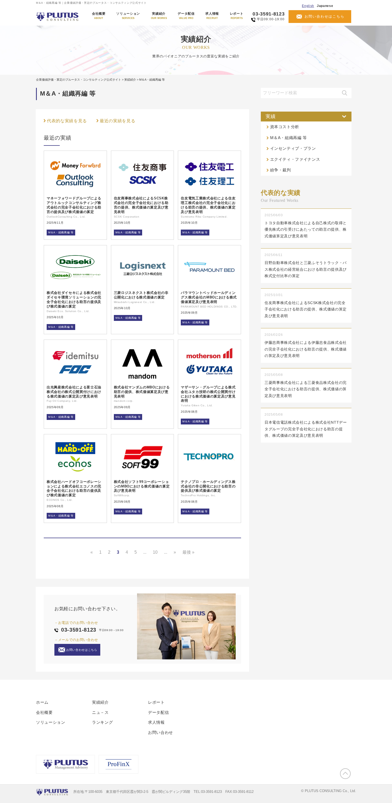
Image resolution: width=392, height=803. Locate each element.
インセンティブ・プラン (293, 148)
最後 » (188, 552)
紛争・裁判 (280, 170)
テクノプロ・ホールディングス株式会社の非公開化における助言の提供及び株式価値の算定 (208, 486)
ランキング (102, 722)
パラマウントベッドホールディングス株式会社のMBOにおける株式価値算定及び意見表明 (209, 297)
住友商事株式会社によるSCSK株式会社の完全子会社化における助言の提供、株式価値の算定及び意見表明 (141, 205)
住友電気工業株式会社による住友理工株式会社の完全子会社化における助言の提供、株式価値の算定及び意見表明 (208, 205)
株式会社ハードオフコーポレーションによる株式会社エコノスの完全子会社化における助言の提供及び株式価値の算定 (74, 488)
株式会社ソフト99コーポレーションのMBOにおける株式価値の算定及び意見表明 (142, 486)
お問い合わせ (160, 732)
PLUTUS (57, 16)
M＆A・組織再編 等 (61, 232)
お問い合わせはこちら (325, 16)
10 (155, 552)
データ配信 (186, 15)
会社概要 (99, 15)
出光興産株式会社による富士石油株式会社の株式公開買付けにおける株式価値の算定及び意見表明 (74, 391)
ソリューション (128, 15)
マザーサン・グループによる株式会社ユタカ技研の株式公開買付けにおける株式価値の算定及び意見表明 (208, 394)
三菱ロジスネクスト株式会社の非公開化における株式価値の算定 (141, 295)
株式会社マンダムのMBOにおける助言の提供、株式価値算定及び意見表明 (142, 391)
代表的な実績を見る (67, 121)
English (308, 6)
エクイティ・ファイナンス (295, 159)
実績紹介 (159, 15)
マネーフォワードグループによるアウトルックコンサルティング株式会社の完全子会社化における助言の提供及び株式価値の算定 (74, 205)
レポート (236, 15)
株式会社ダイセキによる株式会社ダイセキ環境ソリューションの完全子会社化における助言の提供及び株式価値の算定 (74, 299)
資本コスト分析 (284, 126)
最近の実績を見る (117, 121)
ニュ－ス (100, 712)
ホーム (42, 702)
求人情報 (212, 15)
